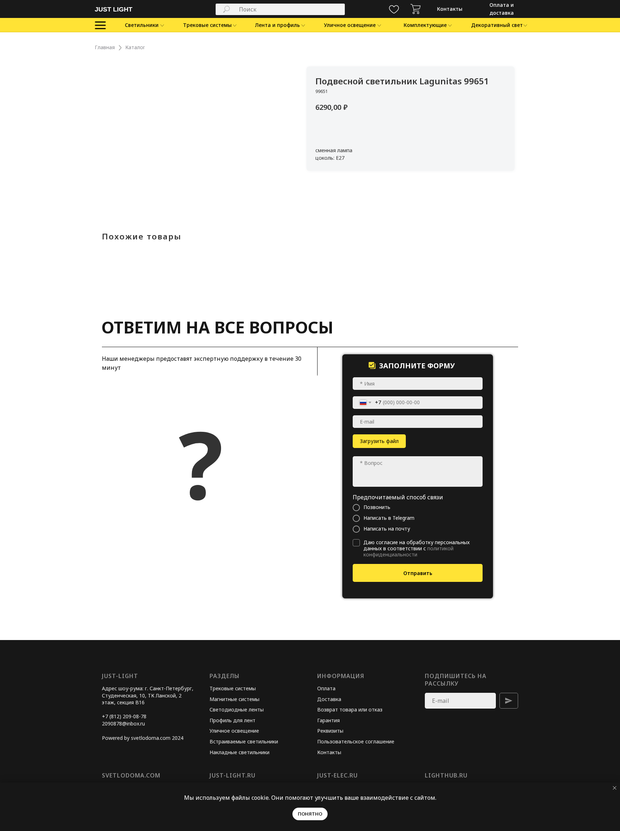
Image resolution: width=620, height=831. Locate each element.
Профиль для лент (232, 720)
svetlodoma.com (131, 775)
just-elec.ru (337, 775)
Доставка (329, 699)
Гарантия (328, 720)
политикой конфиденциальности (408, 551)
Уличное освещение (234, 730)
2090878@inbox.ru (123, 723)
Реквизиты (330, 730)
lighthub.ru (446, 775)
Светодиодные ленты (237, 709)
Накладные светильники (239, 752)
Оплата (326, 688)
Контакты (329, 752)
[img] (415, 9)
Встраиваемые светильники (244, 741)
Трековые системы (233, 688)
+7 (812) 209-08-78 (124, 716)
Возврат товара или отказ (349, 709)
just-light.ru (232, 775)
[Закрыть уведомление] (614, 788)
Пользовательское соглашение (355, 741)
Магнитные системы (234, 699)
